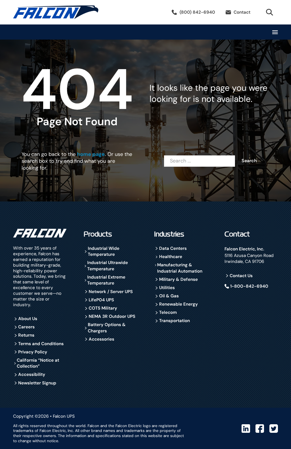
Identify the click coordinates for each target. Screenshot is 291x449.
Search (249, 161)
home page (91, 154)
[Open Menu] (275, 32)
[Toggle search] (269, 12)
